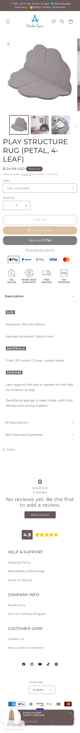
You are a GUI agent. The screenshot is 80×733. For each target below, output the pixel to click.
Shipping (26, 174)
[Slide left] (4, 126)
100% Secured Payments (24, 435)
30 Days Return (17, 422)
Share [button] (11, 449)
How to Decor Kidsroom (25, 647)
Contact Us (16, 639)
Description (14, 296)
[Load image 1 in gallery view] (19, 124)
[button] (7, 21)
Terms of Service (20, 580)
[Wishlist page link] (54, 22)
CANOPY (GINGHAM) (34, 715)
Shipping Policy (19, 562)
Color (6, 180)
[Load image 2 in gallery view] (40, 124)
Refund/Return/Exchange (26, 571)
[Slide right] (75, 126)
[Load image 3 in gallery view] (60, 124)
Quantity (9, 197)
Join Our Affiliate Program (27, 614)
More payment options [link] (40, 249)
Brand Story (16, 605)
